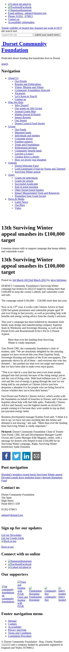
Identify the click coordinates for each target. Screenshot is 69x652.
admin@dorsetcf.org (27, 13)
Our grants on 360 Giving (28, 108)
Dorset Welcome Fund (27, 165)
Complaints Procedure (19, 636)
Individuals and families (27, 135)
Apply (11, 174)
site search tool (9, 31)
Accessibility (21, 22)
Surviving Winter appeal (27, 171)
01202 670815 (20, 16)
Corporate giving (24, 138)
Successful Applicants (26, 183)
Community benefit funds (28, 150)
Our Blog (20, 205)
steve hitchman (58, 280)
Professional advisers (26, 147)
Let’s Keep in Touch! (26, 96)
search (4, 63)
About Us (13, 78)
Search (17, 28)
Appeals (12, 162)
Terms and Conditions (19, 633)
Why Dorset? (22, 105)
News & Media (16, 199)
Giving (11, 126)
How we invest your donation (30, 159)
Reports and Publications (28, 84)
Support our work (48, 28)
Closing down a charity (27, 156)
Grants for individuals (26, 177)
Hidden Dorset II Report (28, 114)
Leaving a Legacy (24, 153)
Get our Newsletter (11, 535)
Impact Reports (23, 117)
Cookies (12, 623)
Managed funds (23, 132)
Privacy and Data (17, 629)
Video (18, 208)
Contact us (20, 99)
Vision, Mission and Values (29, 87)
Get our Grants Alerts (12, 538)
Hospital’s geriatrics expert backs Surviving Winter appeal (31, 474)
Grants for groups (24, 180)
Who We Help (15, 102)
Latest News (21, 202)
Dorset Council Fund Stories (30, 123)
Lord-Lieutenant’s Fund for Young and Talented (40, 168)
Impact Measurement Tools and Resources (37, 193)
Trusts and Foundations (27, 144)
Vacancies (20, 93)
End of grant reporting (26, 186)
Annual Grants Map (25, 111)
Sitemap (12, 620)
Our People (21, 81)
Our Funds (20, 129)
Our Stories (21, 120)
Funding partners (24, 141)
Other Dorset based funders (29, 190)
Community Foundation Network (32, 90)
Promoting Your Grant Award (30, 196)
